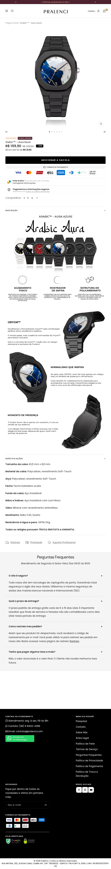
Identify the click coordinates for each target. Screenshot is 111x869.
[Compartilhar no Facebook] (24, 198)
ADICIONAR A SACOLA (55, 160)
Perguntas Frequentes (89, 755)
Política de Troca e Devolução (87, 773)
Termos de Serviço (87, 749)
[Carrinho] (104, 11)
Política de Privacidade (89, 760)
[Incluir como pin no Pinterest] (28, 198)
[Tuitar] (32, 198)
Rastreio (15, 542)
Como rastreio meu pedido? (25, 626)
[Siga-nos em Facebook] (79, 790)
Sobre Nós (81, 732)
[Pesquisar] (12, 11)
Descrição (11, 210)
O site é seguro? (18, 575)
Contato (81, 727)
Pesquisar (81, 721)
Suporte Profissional (64, 542)
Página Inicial (11, 22)
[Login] (98, 11)
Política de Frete (85, 743)
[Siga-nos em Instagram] (85, 790)
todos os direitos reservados (38, 191)
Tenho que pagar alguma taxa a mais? (32, 651)
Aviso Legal (82, 738)
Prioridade (36, 542)
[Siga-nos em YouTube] (91, 790)
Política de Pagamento (89, 766)
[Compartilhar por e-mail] (37, 198)
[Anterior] (6, 132)
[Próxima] (104, 132)
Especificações (14, 458)
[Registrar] (45, 805)
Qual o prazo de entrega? (24, 601)
